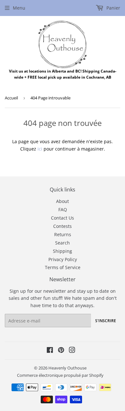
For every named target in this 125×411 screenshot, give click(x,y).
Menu (19, 8)
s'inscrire (105, 320)
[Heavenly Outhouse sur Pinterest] (61, 351)
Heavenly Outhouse (67, 368)
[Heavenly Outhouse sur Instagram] (72, 351)
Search (62, 243)
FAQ (62, 209)
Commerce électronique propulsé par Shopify (60, 375)
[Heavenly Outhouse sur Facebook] (49, 351)
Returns (62, 234)
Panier (112, 8)
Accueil (11, 98)
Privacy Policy (62, 259)
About (62, 201)
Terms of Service (62, 267)
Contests (62, 226)
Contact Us (62, 218)
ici (40, 149)
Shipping (62, 251)
